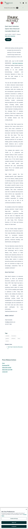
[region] (14, 518)
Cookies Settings (14, 518)
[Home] (7, 3)
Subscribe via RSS (6, 367)
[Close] (26, 509)
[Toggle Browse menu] (23, 8)
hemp (19, 338)
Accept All (14, 526)
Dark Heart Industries (10, 36)
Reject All (14, 522)
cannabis (7, 335)
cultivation (13, 338)
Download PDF (5, 365)
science (7, 341)
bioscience (14, 335)
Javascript (5, 371)
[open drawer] (26, 3)
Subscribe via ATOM (7, 369)
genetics (7, 338)
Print (3, 363)
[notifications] (23, 3)
